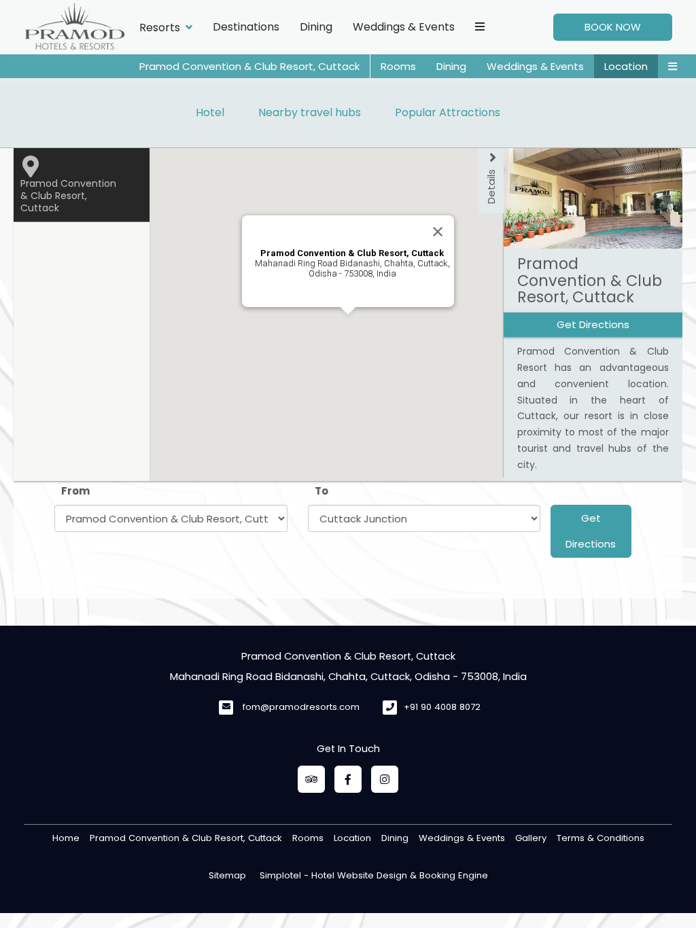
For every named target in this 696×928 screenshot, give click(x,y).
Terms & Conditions (600, 838)
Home (66, 838)
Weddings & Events (404, 27)
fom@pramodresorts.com (301, 706)
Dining (316, 27)
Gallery (530, 838)
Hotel (210, 112)
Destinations (246, 27)
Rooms (398, 66)
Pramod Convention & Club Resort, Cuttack (249, 66)
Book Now (613, 27)
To (321, 491)
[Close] (437, 231)
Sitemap (227, 875)
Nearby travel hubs (309, 112)
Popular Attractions (447, 112)
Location (626, 66)
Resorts (159, 27)
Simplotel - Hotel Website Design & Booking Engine (374, 875)
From (75, 491)
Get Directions (591, 531)
